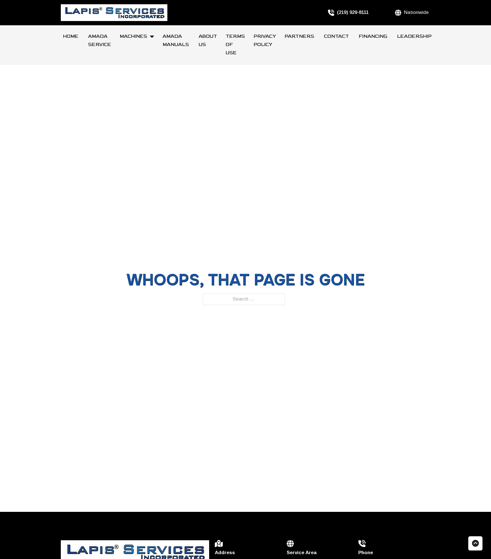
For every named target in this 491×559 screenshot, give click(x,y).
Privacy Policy (264, 40)
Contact (337, 36)
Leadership (414, 36)
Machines (133, 36)
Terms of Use (235, 45)
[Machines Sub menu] (154, 36)
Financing (373, 36)
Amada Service (99, 40)
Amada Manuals (176, 40)
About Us (208, 40)
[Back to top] (475, 543)
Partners (299, 36)
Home (71, 36)
